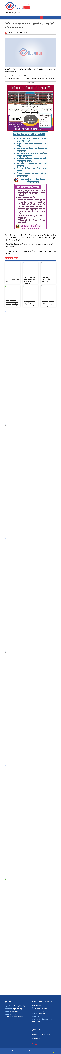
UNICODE (43, 20)
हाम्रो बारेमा (34, 1034)
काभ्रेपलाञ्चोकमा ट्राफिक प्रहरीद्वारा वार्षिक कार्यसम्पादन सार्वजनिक (29, 304)
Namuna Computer (51, 1052)
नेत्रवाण (10, 33)
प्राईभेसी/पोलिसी (36, 1038)
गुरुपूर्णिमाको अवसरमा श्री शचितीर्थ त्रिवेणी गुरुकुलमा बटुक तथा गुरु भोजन (48, 304)
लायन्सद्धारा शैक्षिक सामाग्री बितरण (12, 281)
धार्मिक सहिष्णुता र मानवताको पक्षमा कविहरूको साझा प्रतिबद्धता (46, 281)
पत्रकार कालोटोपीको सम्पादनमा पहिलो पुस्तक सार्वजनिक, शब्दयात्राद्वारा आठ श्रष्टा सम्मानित (12, 304)
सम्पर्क (48, 1034)
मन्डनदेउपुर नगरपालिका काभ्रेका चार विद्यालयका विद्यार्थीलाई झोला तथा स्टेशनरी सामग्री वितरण (30, 281)
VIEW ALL (7, 1023)
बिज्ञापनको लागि (42, 1034)
